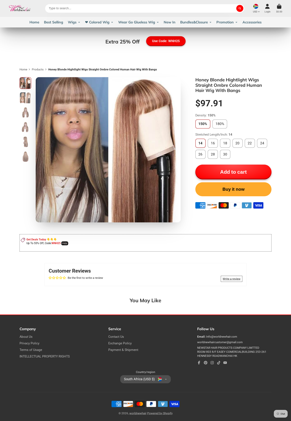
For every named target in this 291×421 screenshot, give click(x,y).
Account (267, 8)
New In (169, 22)
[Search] (239, 8)
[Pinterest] (205, 363)
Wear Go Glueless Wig (136, 22)
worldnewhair (138, 413)
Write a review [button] (231, 278)
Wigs (72, 22)
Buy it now (233, 189)
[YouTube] (225, 363)
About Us (26, 337)
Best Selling (53, 22)
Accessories (252, 22)
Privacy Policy (29, 343)
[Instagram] (212, 363)
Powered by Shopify (160, 413)
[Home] (20, 8)
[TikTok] (219, 363)
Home (34, 22)
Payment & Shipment (123, 350)
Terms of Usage (31, 350)
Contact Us (116, 337)
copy (65, 243)
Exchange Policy (120, 343)
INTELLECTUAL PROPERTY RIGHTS (45, 356)
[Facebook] (199, 363)
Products (38, 69)
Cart (279, 8)
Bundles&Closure (194, 22)
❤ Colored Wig (97, 22)
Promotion (225, 22)
